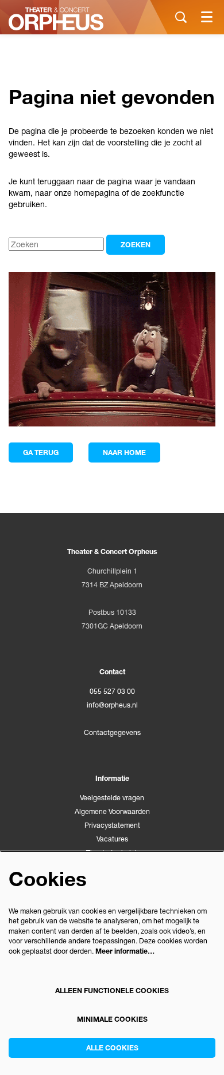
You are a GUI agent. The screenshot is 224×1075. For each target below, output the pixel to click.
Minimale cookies (112, 1019)
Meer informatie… (125, 951)
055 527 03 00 (112, 691)
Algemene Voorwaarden (112, 811)
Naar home (124, 452)
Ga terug (41, 452)
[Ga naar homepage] (56, 18)
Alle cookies (112, 1048)
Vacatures (112, 839)
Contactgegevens (112, 732)
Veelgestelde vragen (112, 797)
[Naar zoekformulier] (181, 17)
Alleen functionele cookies (112, 990)
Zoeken (135, 244)
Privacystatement (112, 825)
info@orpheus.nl (112, 705)
